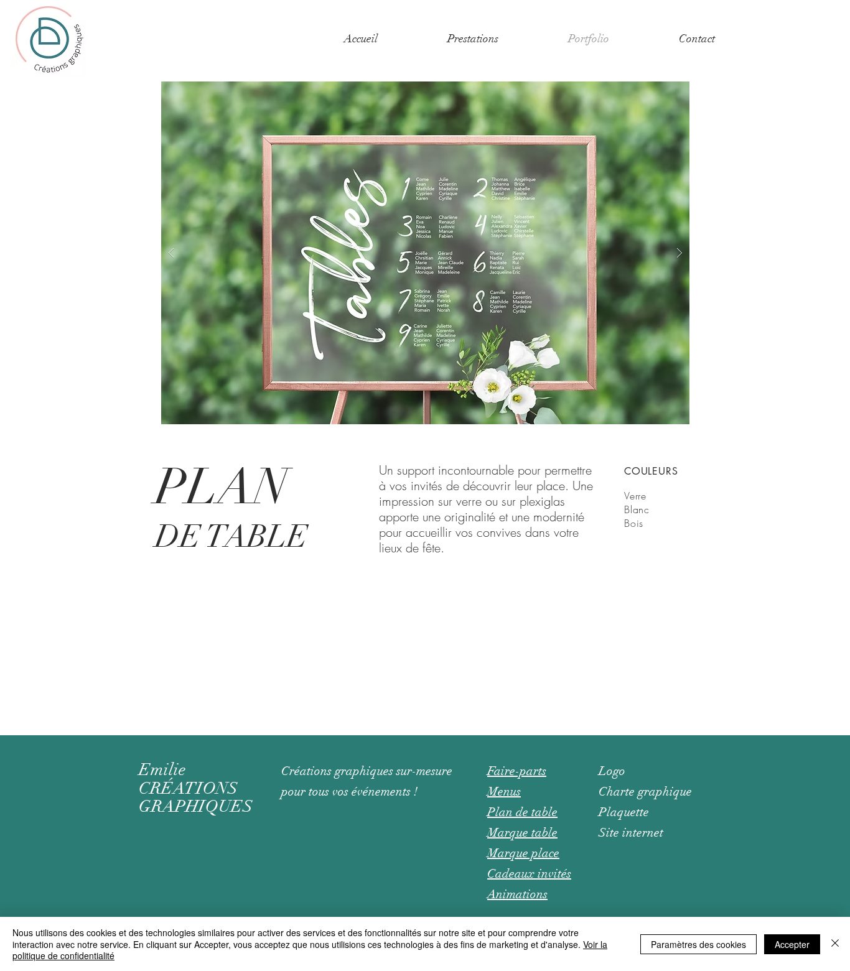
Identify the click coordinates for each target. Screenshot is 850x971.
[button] (473, 38)
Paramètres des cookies (698, 944)
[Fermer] (835, 944)
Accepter (792, 944)
